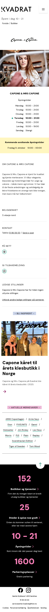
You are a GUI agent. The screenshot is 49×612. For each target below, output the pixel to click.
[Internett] (4, 251)
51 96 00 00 (24, 600)
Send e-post (28, 233)
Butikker (14, 23)
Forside (5, 23)
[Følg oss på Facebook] (20, 590)
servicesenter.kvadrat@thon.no (24, 604)
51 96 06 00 (14, 233)
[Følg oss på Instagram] (28, 590)
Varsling (43, 608)
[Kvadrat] (16, 9)
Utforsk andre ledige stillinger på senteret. (23, 299)
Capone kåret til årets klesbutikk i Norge (21, 368)
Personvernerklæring (18, 608)
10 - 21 (12, 18)
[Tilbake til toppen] (40, 464)
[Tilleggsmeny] (43, 9)
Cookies (6, 608)
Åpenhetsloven (33, 608)
